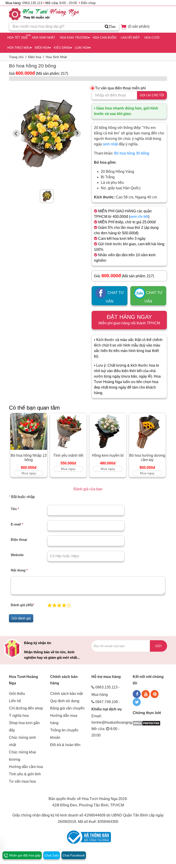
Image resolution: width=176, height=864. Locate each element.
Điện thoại (19, 539)
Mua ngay (29, 473)
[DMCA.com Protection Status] (146, 723)
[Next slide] (77, 133)
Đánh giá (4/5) (22, 605)
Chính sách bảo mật (66, 694)
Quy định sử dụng (64, 701)
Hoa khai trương (74, 37)
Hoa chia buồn (104, 37)
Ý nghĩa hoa (19, 715)
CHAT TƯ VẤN (115, 297)
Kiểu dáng (62, 47)
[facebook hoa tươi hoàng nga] (137, 694)
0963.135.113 (32, 3)
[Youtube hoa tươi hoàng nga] (146, 694)
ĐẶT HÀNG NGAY (129, 319)
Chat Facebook (74, 855)
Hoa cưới (152, 37)
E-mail (17, 524)
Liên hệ (15, 701)
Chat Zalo (51, 855)
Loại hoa (82, 47)
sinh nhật (110, 144)
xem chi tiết (139, 217)
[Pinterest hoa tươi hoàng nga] (155, 694)
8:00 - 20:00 (68, 3)
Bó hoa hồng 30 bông (131, 153)
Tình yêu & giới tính (25, 774)
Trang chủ (16, 57)
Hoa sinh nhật (43, 37)
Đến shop (88, 3)
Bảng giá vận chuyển (67, 708)
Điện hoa (42, 47)
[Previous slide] (16, 133)
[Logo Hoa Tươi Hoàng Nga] (44, 14)
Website (17, 555)
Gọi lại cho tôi (152, 95)
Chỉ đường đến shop (26, 708)
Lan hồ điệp (130, 37)
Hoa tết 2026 (17, 37)
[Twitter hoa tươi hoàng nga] (137, 702)
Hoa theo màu (18, 47)
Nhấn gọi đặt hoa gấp (24, 855)
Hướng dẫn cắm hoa (26, 767)
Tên (15, 509)
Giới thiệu (17, 694)
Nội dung (19, 570)
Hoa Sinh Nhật (56, 57)
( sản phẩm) (138, 26)
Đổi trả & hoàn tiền (65, 745)
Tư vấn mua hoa (22, 781)
